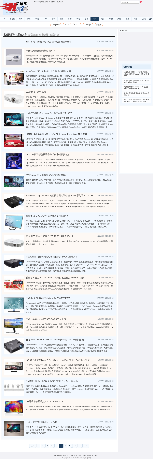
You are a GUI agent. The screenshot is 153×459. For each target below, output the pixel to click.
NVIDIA (77, 25)
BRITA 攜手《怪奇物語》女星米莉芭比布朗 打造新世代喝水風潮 (136, 101)
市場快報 (52, 2)
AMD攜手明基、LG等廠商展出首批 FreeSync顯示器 (52, 381)
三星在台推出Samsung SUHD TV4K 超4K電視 (49, 113)
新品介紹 (44, 2)
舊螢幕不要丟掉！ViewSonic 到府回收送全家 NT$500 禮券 (55, 277)
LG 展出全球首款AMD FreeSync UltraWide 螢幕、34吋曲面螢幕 (58, 360)
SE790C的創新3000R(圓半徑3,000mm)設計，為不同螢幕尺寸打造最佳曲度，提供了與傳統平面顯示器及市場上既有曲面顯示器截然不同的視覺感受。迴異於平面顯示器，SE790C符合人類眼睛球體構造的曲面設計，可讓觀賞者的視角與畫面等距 (69, 327)
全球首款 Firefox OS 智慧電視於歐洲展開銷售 (49, 42)
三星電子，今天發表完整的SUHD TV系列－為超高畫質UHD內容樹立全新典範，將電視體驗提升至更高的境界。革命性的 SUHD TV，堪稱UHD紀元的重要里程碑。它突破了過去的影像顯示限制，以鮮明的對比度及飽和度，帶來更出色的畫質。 (69, 430)
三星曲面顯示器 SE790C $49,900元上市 (46, 319)
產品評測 (60, 2)
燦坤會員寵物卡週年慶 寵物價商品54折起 (136, 94)
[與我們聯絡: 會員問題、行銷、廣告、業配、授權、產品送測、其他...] (76, 455)
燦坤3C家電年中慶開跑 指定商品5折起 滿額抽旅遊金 (136, 81)
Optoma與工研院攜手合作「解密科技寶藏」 (48, 154)
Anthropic (88, 25)
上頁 (32, 446)
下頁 (85, 446)
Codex (67, 25)
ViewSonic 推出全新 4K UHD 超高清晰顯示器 (48, 71)
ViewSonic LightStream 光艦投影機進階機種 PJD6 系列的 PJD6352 (59, 195)
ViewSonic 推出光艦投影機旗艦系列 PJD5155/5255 (51, 256)
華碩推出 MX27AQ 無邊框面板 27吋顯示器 (47, 216)
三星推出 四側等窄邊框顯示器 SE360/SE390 (48, 298)
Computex (56, 25)
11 (79, 446)
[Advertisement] (88, 9)
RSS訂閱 (123, 30)
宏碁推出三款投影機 (36, 92)
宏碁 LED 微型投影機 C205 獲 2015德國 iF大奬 (49, 236)
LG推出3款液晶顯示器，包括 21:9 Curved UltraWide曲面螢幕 (56, 134)
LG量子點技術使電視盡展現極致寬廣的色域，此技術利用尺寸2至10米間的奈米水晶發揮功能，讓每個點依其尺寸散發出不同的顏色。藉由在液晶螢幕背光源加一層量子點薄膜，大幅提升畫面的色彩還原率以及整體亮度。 (69, 409)
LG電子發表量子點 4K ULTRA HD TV (44, 401)
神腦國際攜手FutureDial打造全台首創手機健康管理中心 (136, 88)
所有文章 (37, 2)
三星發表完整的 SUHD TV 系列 (41, 422)
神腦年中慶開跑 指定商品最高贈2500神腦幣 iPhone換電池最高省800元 (136, 74)
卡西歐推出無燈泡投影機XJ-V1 (41, 50)
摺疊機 (98, 25)
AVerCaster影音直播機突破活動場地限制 (46, 175)
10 (74, 446)
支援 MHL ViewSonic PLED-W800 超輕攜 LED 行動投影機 (55, 339)
